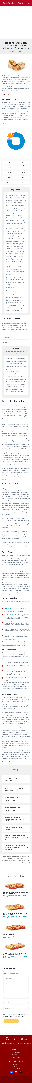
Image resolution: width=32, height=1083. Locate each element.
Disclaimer (16, 1065)
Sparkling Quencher (11, 621)
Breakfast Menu (16, 1056)
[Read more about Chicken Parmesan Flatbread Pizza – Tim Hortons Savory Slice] (14, 885)
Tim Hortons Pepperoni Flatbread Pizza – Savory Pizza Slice (15, 933)
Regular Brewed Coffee (12, 635)
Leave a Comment (8, 895)
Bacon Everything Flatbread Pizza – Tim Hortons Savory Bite (15, 914)
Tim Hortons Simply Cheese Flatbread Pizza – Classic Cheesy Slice (14, 953)
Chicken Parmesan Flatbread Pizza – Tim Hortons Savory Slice (15, 893)
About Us (16, 1066)
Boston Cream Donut (12, 629)
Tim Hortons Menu (16, 1052)
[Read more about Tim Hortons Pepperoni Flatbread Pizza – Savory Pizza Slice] (15, 926)
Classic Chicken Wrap (9, 679)
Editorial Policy (16, 1068)
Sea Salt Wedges (7, 608)
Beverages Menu (16, 1054)
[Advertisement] (16, 23)
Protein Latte (11, 614)
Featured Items (18, 895)
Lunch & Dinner (18, 936)
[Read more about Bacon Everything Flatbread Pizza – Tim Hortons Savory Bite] (15, 906)
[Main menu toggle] (28, 3)
